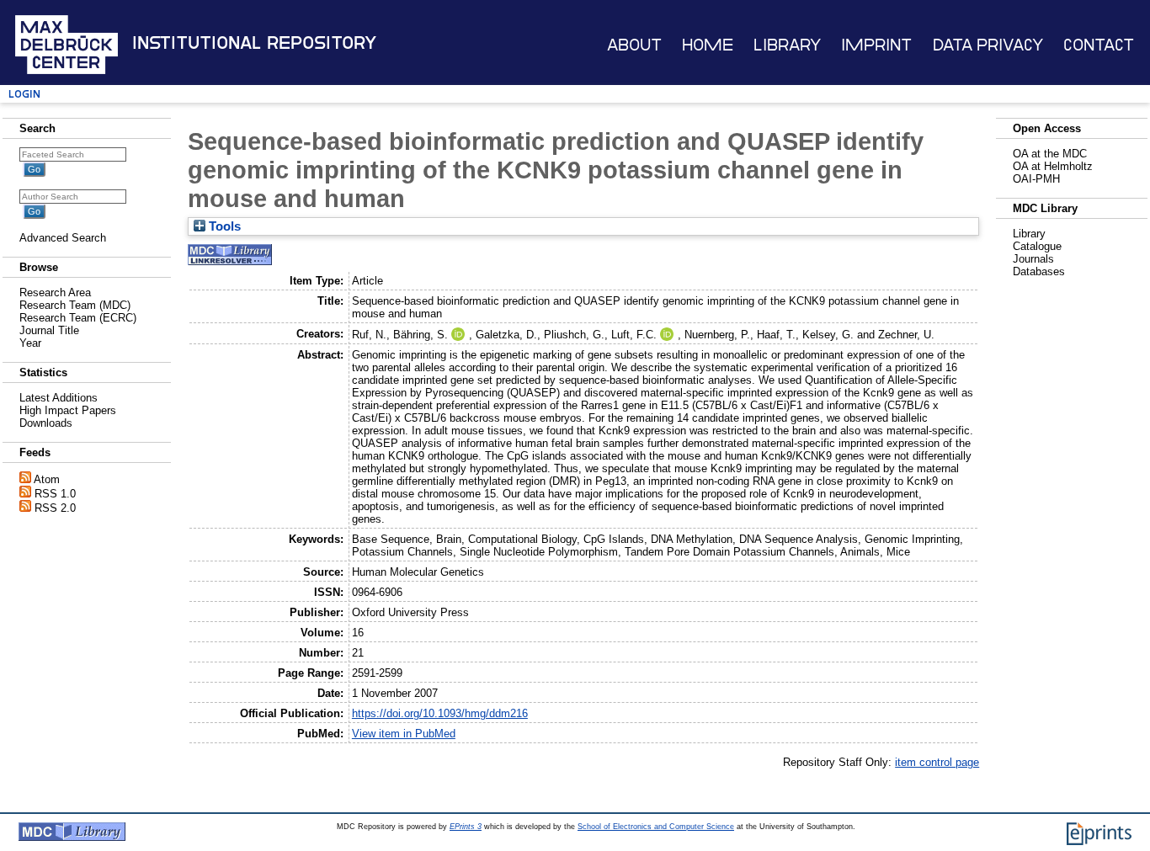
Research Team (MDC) (74, 305)
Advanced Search (62, 237)
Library (787, 45)
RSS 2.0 (55, 508)
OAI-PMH (1036, 179)
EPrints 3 (466, 826)
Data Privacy (988, 45)
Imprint (876, 45)
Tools (223, 226)
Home (707, 45)
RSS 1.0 (55, 493)
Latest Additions (58, 397)
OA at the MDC (1050, 153)
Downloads (45, 423)
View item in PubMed (403, 733)
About (634, 45)
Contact (1098, 45)
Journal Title (49, 330)
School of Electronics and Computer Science (656, 826)
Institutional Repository (254, 43)
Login (24, 93)
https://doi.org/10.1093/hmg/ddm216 (440, 713)
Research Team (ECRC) (77, 317)
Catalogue (1037, 246)
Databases (1039, 271)
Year (30, 343)
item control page (937, 762)
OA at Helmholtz (1053, 166)
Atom (47, 479)
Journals (1033, 259)
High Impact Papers (67, 410)
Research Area (55, 292)
